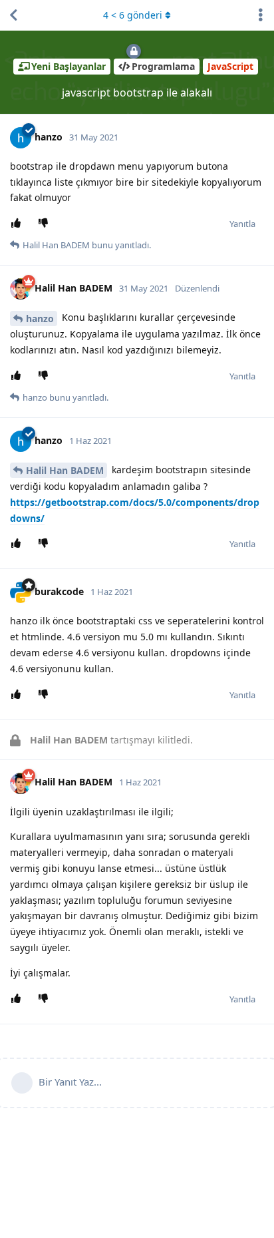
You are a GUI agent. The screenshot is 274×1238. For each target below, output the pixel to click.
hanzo (40, 318)
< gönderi (132, 15)
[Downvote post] (45, 223)
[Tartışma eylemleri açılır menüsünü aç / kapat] (260, 15)
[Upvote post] (18, 223)
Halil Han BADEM (65, 470)
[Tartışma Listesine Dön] (13, 15)
